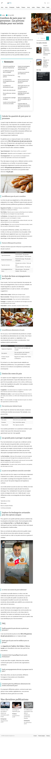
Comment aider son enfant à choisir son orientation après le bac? (5, 713)
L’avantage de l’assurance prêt (16, 710)
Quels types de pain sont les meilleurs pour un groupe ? (23, 87)
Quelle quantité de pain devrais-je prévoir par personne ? (23, 81)
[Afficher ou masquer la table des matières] (22, 62)
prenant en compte (6, 50)
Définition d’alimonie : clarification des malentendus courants (46, 51)
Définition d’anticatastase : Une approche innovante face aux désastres (43, 73)
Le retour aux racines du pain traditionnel (23, 73)
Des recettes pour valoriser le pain (9, 94)
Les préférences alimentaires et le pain (8, 86)
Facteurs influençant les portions (8, 76)
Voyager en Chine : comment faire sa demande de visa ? (46, 63)
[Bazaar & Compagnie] (10, 3)
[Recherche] (45, 3)
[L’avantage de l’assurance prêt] (16, 705)
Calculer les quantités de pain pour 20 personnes (9, 67)
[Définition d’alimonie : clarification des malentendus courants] (39, 50)
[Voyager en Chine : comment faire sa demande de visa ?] (39, 62)
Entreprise (3, 719)
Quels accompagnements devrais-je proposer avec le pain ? (24, 99)
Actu (44, 57)
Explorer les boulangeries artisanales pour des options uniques (24, 68)
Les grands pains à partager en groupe (9, 98)
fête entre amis (13, 44)
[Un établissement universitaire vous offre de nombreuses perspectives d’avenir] (28, 705)
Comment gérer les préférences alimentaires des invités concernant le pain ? (24, 106)
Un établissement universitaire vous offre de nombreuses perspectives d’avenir (28, 714)
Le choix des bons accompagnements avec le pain (9, 81)
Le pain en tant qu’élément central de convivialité (9, 103)
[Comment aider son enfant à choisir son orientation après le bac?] (5, 705)
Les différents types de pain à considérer (8, 71)
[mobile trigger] (2, 3)
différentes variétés (16, 50)
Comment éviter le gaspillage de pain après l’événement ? (23, 93)
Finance (14, 713)
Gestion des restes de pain (9, 90)
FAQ (19, 76)
